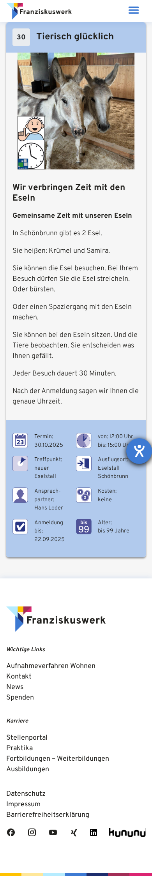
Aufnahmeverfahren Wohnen (50, 666)
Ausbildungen (27, 769)
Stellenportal (27, 737)
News (14, 687)
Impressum (23, 804)
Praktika (19, 748)
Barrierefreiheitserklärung (47, 815)
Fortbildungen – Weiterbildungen (57, 758)
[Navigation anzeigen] (133, 11)
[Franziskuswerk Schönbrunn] (39, 11)
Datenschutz (26, 794)
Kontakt (19, 676)
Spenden (20, 697)
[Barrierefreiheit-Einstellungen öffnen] (139, 451)
